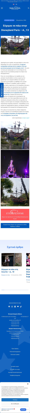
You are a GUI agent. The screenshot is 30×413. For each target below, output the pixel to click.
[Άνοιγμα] (2, 8)
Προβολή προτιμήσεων (15, 407)
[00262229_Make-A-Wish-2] (15, 164)
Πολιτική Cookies (10, 410)
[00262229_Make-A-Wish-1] (15, 135)
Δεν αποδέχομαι (15, 403)
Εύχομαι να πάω (5, 275)
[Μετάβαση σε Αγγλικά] (13, 4)
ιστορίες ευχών (25, 117)
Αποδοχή (15, 399)
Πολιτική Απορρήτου (18, 410)
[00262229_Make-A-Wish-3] (15, 192)
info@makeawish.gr (15, 325)
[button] (28, 384)
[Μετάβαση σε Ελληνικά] (16, 4)
